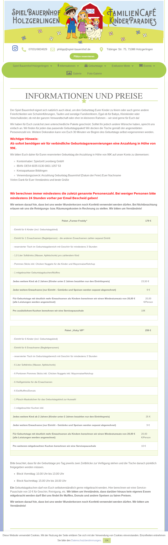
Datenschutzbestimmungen (86, 540)
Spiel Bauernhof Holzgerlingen (31, 65)
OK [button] (106, 540)
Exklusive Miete (121, 65)
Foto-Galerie (94, 73)
